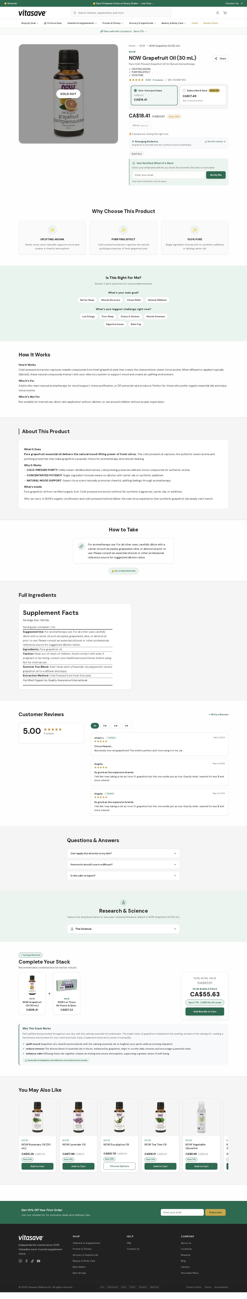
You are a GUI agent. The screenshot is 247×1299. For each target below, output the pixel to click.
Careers (185, 1266)
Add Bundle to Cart (204, 1011)
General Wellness (157, 299)
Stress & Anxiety (130, 316)
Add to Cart (37, 1166)
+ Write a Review (218, 714)
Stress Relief (134, 299)
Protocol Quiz (54, 23)
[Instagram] (20, 1261)
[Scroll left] (19, 1136)
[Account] (217, 12)
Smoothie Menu (190, 1272)
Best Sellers (79, 1266)
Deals (195, 23)
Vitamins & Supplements (80, 23)
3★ (126, 725)
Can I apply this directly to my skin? (91, 853)
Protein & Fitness (111, 23)
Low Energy (88, 316)
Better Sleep (87, 299)
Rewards (185, 1254)
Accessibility (221, 1287)
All (95, 725)
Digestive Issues (115, 324)
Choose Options (119, 1166)
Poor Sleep (108, 316)
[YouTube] (38, 1261)
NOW (142, 45)
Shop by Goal (28, 23)
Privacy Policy (193, 1287)
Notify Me (216, 174)
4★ (116, 725)
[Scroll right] (228, 1136)
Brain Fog (136, 324)
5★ (105, 725)
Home (132, 45)
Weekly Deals (210, 23)
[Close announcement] (242, 3)
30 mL (140, 125)
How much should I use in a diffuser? (92, 864)
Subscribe (215, 1212)
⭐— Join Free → (123, 3)
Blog (183, 1260)
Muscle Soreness (156, 316)
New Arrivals (79, 1272)
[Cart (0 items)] (225, 12)
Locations (186, 1248)
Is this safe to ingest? (83, 875)
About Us (186, 1242)
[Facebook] (26, 1261)
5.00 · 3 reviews (154, 79)
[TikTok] (32, 1261)
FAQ (129, 1242)
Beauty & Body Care (172, 23)
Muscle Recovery (110, 299)
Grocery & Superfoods (141, 23)
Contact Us (232, 3)
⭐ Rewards (10, 3)
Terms (208, 1287)
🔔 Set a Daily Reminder (123, 570)
